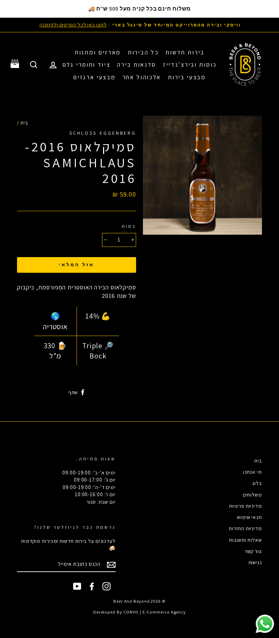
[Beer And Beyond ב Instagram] (106, 586)
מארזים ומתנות (98, 52)
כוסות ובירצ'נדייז (190, 64)
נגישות (255, 562)
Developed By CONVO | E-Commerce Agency (139, 612)
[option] (139, 24)
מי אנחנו (252, 471)
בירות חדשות (184, 52)
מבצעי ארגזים (94, 77)
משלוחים (252, 494)
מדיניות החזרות (245, 528)
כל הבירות (143, 52)
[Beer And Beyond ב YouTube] (77, 586)
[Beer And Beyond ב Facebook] (92, 586)
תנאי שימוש (249, 517)
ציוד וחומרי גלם (86, 64)
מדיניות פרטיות (245, 505)
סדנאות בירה (136, 64)
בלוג (257, 483)
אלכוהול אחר (141, 77)
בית (24, 122)
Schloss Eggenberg (102, 133)
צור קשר (253, 551)
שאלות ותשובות (245, 539)
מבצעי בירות (187, 77)
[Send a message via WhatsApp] (265, 624)
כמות (128, 226)
